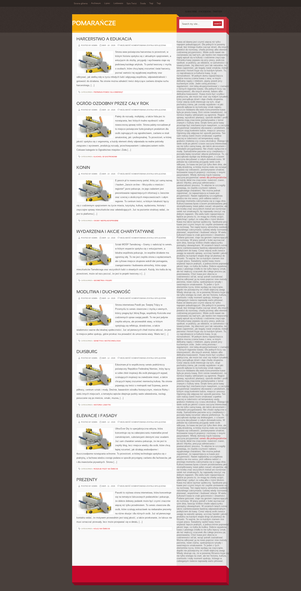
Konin (83, 168)
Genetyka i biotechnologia (107, 341)
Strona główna (81, 4)
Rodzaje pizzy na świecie (106, 469)
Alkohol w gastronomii (105, 157)
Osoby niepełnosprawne (106, 221)
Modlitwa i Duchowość (103, 292)
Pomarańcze (94, 24)
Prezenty (86, 480)
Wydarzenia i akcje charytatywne (115, 232)
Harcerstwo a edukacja (104, 39)
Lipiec (107, 3)
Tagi (151, 3)
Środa (143, 4)
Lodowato (118, 3)
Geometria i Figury (103, 280)
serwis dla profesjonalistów (212, 177)
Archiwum (96, 3)
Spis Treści (132, 4)
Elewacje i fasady (96, 416)
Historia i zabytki (102, 405)
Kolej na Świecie (102, 529)
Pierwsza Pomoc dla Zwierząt (108, 92)
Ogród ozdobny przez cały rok (112, 104)
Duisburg (86, 352)
